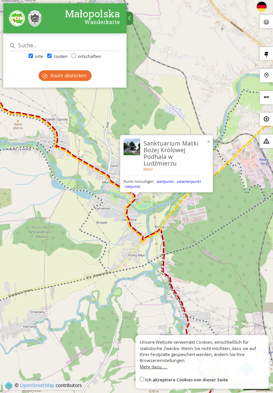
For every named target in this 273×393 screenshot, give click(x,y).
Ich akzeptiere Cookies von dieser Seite (186, 380)
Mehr (148, 169)
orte (38, 56)
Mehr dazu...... (153, 367)
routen (60, 56)
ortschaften (89, 56)
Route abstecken (68, 75)
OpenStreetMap (37, 385)
